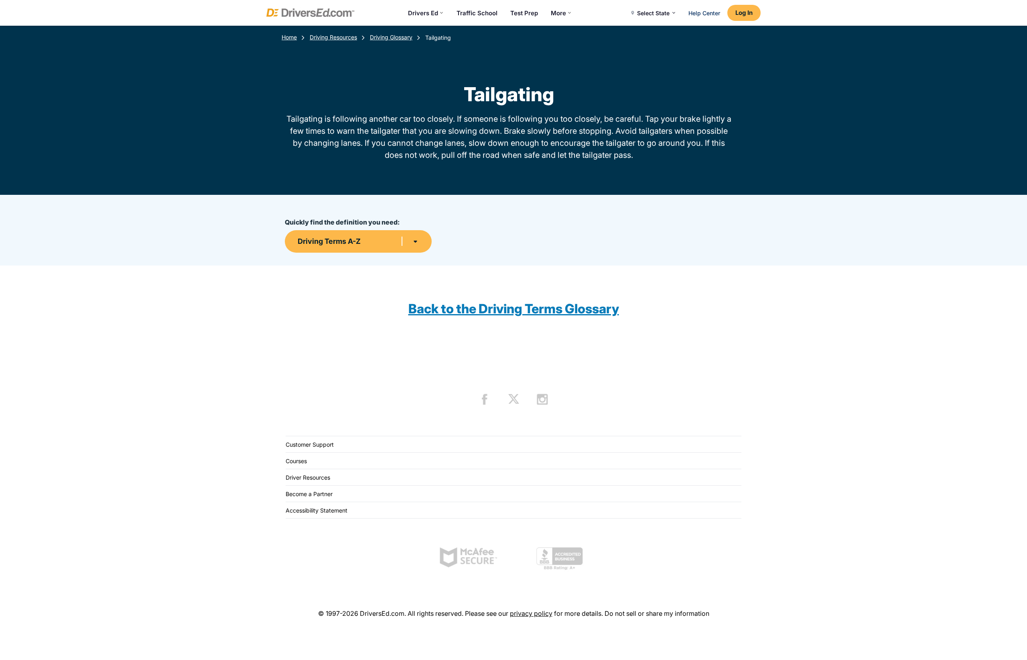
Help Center (704, 13)
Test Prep (524, 13)
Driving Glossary (391, 37)
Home (289, 37)
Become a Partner (309, 493)
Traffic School (477, 13)
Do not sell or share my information (657, 613)
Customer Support (310, 444)
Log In (744, 12)
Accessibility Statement (316, 510)
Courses (296, 461)
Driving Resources (333, 37)
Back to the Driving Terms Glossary (513, 309)
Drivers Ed (423, 13)
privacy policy (531, 613)
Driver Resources (308, 477)
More (558, 13)
